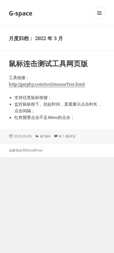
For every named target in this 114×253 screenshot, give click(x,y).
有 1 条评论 (67, 136)
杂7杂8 (45, 136)
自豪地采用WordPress (25, 150)
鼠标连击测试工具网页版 (48, 63)
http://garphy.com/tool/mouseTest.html (47, 84)
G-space (20, 13)
